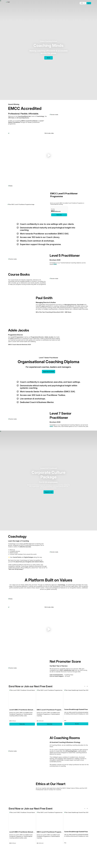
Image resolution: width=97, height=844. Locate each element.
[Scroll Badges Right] (87, 686)
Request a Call (48, 492)
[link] (22, 707)
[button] (48, 155)
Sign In (88, 3)
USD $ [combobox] (82, 3)
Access (77, 723)
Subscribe (59, 214)
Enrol (48, 58)
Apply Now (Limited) (48, 371)
